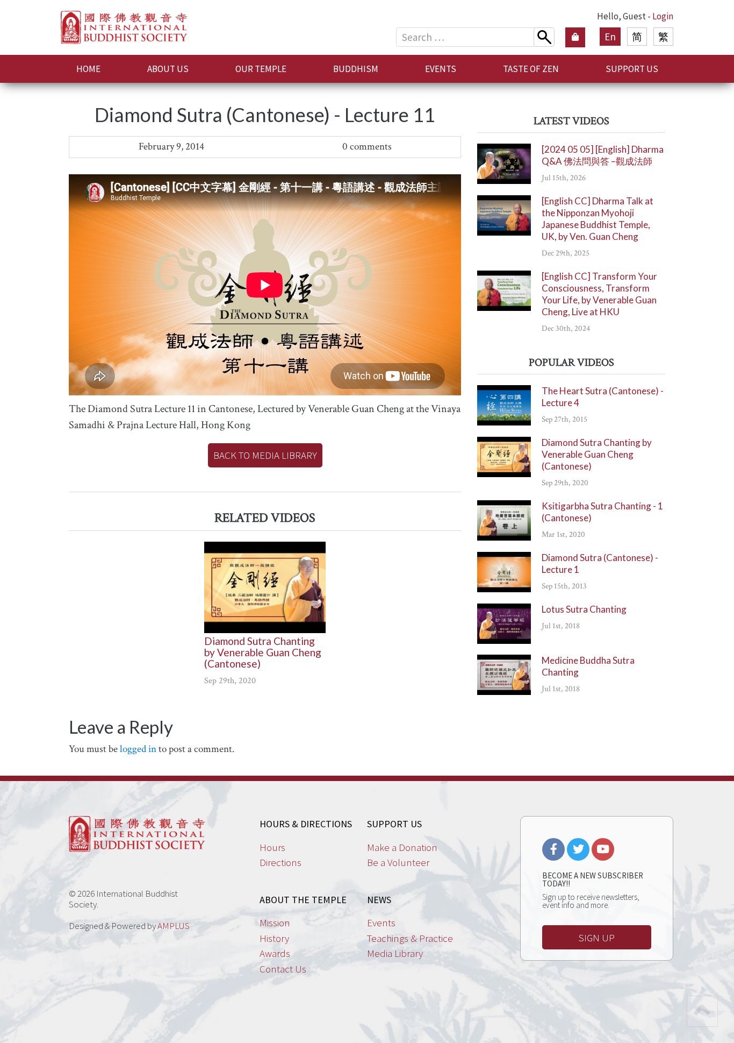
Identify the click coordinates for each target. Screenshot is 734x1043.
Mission (275, 922)
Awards (275, 953)
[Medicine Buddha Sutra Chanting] (504, 675)
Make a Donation (402, 847)
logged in (138, 749)
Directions (280, 862)
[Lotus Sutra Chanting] (504, 624)
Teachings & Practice (410, 938)
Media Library (395, 953)
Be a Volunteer (398, 862)
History (274, 938)
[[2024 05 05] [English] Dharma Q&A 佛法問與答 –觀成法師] (504, 164)
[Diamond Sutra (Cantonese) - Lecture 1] (504, 572)
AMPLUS (173, 926)
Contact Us (283, 968)
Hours (272, 847)
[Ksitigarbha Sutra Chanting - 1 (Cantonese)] (504, 520)
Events (381, 922)
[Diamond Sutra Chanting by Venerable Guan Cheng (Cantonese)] (265, 587)
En (610, 36)
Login (662, 16)
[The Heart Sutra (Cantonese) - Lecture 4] (504, 405)
